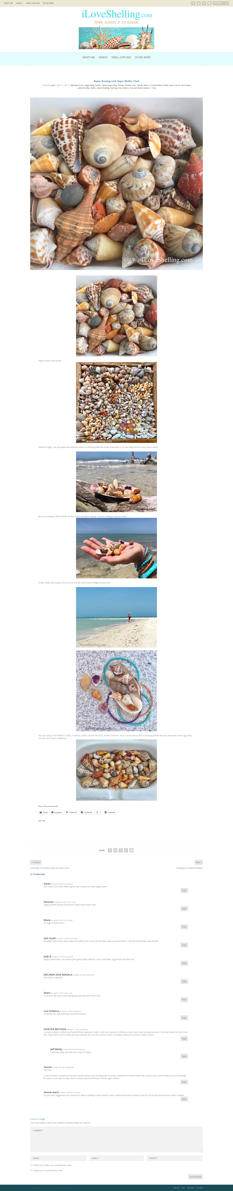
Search (19, 3)
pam (53, 85)
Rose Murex (124, 88)
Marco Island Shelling (100, 88)
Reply (184, 890)
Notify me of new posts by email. (47, 1170)
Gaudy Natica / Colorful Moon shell (152, 85)
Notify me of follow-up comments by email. (52, 1165)
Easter (98, 85)
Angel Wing (89, 85)
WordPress (70, 1188)
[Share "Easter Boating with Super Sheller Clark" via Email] (131, 850)
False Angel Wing (109, 85)
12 (152, 88)
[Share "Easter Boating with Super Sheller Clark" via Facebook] (110, 850)
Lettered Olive (83, 88)
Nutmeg (113, 88)
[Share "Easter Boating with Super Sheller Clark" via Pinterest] (126, 850)
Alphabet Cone (77, 85)
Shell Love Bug (33, 3)
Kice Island (185, 85)
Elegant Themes (47, 1188)
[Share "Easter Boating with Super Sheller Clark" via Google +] (120, 850)
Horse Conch (174, 85)
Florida (121, 85)
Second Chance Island (139, 88)
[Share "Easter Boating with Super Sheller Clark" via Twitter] (115, 850)
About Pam (8, 3)
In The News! (48, 3)
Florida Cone (130, 85)
